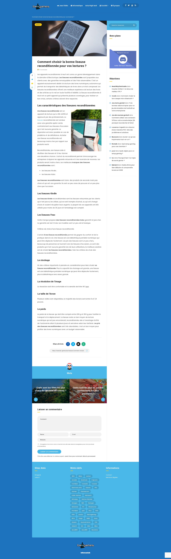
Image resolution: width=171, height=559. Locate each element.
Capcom (95, 480)
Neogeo (74, 503)
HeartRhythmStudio (119, 86)
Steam (74, 522)
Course (94, 484)
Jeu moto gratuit (118, 103)
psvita (81, 514)
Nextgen (91, 503)
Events (88, 488)
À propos (116, 6)
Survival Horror (85, 522)
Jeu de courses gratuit (120, 115)
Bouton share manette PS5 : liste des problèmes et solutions (123, 129)
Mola (69, 373)
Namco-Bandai (87, 499)
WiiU (88, 526)
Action (88, 476)
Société (104, 6)
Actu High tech (91, 6)
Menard (115, 165)
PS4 (90, 511)
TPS (96, 522)
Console (85, 484)
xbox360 (74, 530)
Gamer (74, 491)
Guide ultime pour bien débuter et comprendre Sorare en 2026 (123, 167)
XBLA (95, 526)
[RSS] (135, 5)
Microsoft (88, 495)
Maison (38, 24)
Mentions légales (112, 477)
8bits (80, 476)
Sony (95, 518)
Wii (82, 526)
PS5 (96, 511)
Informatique (77, 6)
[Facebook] (125, 5)
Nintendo (75, 507)
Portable (75, 511)
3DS (73, 476)
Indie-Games (76, 495)
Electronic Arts (77, 488)
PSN (73, 514)
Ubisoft (74, 526)
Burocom (115, 137)
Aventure (84, 480)
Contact (109, 475)
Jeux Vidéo (63, 6)
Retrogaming (91, 514)
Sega (80, 518)
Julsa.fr (37, 477)
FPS (96, 488)
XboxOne (95, 530)
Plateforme (92, 507)
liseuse (40, 120)
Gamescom (85, 491)
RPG (73, 518)
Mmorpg (75, 499)
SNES (88, 518)
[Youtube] (132, 5)
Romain (114, 144)
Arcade (74, 480)
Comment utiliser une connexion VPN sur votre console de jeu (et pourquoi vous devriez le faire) (123, 120)
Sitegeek (38, 475)
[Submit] (134, 25)
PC (83, 507)
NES (83, 503)
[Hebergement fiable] (85, 554)
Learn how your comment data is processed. (80, 456)
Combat (75, 484)
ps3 (83, 511)
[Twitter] (129, 5)
